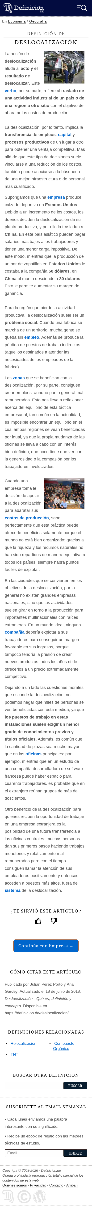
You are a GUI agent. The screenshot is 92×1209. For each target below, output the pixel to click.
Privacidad (38, 1185)
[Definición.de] (24, 8)
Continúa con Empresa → (46, 945)
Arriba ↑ (72, 1185)
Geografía (38, 21)
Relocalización (23, 1043)
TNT (14, 1054)
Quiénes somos (14, 1185)
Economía (17, 21)
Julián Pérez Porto (46, 984)
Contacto (56, 1185)
